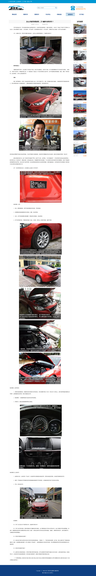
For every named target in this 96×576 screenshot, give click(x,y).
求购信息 (59, 14)
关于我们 (81, 14)
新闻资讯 (70, 14)
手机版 (25, 1)
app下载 (30, 1)
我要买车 (25, 14)
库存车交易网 (12, 1)
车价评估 (48, 14)
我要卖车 (36, 14)
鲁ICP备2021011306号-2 (47, 572)
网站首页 (14, 14)
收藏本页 (19, 1)
